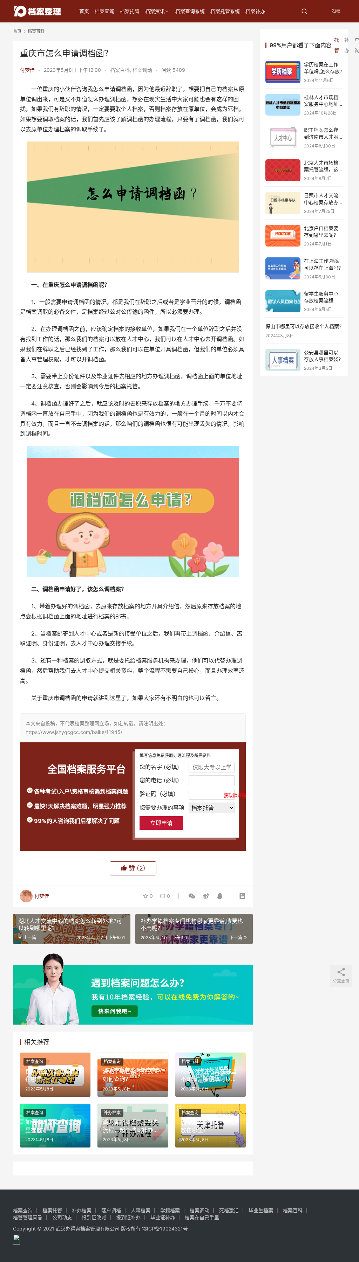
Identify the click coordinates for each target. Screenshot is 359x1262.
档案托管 (130, 11)
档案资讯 (155, 11)
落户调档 (111, 1210)
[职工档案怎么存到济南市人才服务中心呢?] (282, 137)
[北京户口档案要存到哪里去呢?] (282, 236)
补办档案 (112, 1112)
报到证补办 (128, 1217)
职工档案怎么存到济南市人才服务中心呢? (321, 136)
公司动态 (62, 1217)
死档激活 (229, 1210)
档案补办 (255, 11)
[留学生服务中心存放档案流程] (282, 301)
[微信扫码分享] (191, 896)
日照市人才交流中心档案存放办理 (321, 202)
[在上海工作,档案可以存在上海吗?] (282, 268)
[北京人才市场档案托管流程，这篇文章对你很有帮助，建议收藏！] (282, 170)
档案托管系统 (225, 11)
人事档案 (140, 1210)
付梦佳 (27, 70)
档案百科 (120, 70)
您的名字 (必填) (159, 766)
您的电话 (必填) (159, 780)
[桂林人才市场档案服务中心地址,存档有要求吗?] (282, 105)
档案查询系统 (190, 11)
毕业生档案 (261, 1210)
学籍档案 (170, 1210)
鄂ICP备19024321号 (165, 1229)
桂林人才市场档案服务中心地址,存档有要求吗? (322, 104)
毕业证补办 (162, 1217)
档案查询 (104, 11)
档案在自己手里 (202, 1217)
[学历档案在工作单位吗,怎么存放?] (282, 72)
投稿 (335, 11)
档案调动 (142, 70)
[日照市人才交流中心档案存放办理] (282, 203)
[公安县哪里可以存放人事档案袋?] (282, 360)
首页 (84, 11)
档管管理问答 (27, 1217)
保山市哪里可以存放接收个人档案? (303, 326)
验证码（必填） (187, 794)
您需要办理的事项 (162, 807)
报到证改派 (94, 1217)
